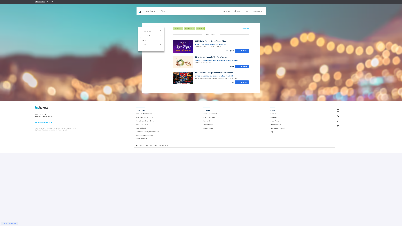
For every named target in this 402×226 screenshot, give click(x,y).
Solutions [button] (237, 11)
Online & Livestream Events (145, 121)
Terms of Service (275, 124)
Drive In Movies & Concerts (145, 117)
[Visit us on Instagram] (352, 121)
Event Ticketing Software (144, 114)
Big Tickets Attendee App (144, 135)
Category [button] (146, 36)
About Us (273, 114)
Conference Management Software (148, 132)
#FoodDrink (222, 44)
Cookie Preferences (9, 223)
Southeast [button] (146, 31)
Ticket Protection (141, 139)
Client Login (207, 121)
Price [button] (144, 45)
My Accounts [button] (257, 11)
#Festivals (215, 44)
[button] (152, 11)
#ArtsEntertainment (225, 60)
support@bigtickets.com (43, 122)
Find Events (226, 11)
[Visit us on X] (352, 116)
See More (245, 29)
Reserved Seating (141, 128)
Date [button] (144, 40)
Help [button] (246, 11)
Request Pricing (208, 128)
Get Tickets (242, 51)
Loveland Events (163, 145)
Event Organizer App (142, 124)
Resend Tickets (51, 2)
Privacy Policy (274, 121)
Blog (271, 132)
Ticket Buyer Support (210, 114)
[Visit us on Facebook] (352, 110)
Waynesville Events (151, 145)
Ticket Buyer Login (209, 117)
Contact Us (273, 117)
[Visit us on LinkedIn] (352, 126)
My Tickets (40, 2)
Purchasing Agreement (277, 128)
